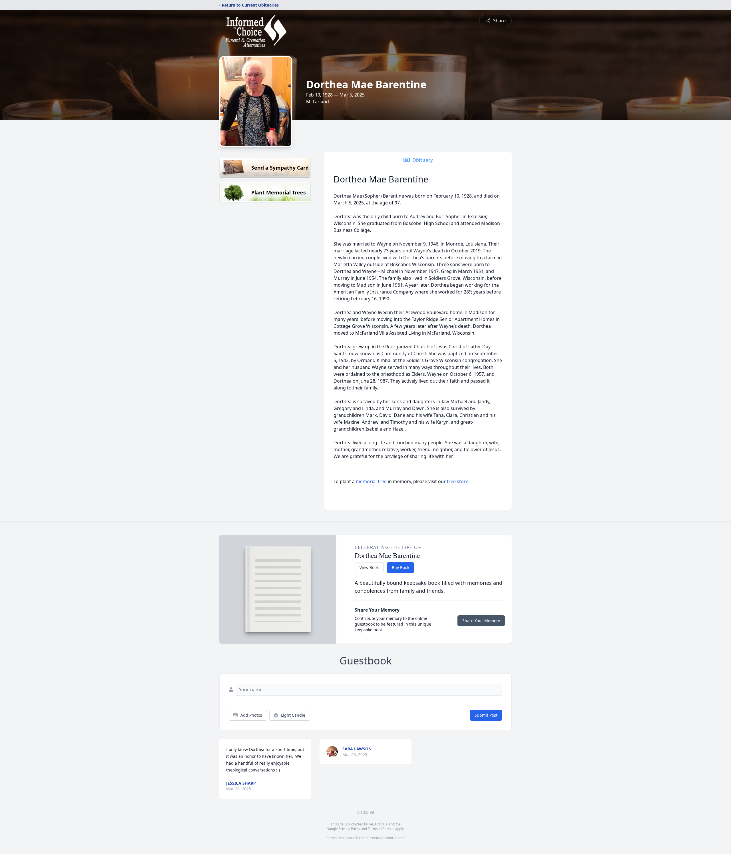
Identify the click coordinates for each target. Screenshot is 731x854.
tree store (457, 481)
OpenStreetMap (371, 837)
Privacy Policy (349, 828)
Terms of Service (381, 828)
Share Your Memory (481, 620)
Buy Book (400, 567)
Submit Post (486, 715)
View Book (369, 567)
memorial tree (371, 481)
